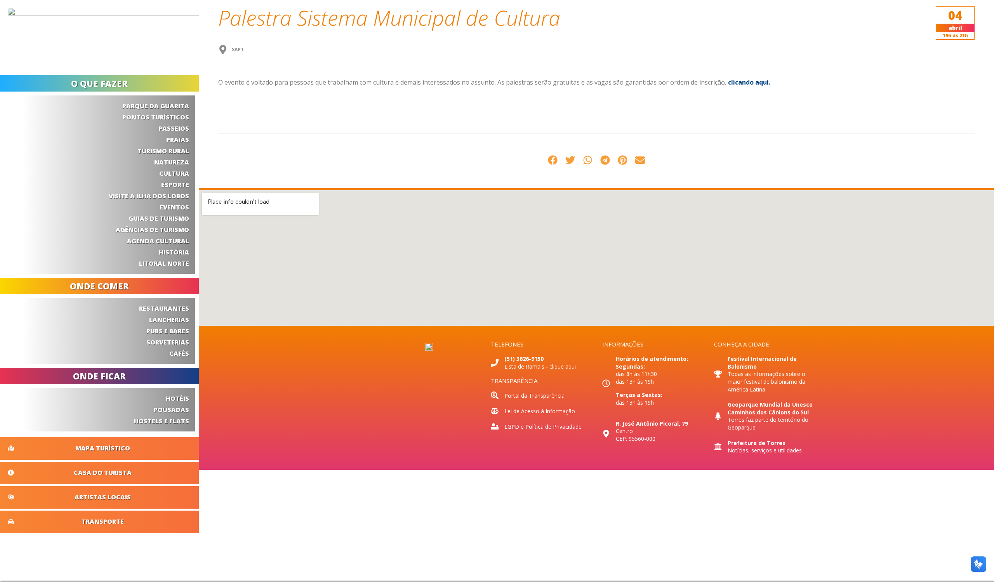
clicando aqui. (749, 82)
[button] (552, 160)
